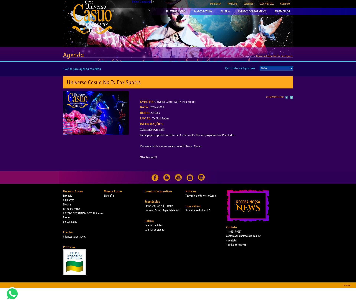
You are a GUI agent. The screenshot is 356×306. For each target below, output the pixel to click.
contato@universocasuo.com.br (243, 236)
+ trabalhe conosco (236, 245)
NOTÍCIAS (232, 3)
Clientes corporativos (74, 236)
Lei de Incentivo (71, 209)
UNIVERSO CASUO (176, 11)
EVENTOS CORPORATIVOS (252, 11)
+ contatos (231, 240)
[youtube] (178, 180)
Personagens (70, 222)
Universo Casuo (73, 191)
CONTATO (285, 3)
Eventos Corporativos (158, 191)
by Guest (347, 285)
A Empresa (68, 200)
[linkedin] (201, 180)
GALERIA (225, 11)
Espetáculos (152, 201)
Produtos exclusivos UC (197, 210)
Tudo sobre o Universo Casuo (200, 196)
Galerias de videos (154, 230)
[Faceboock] (286, 97)
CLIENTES (248, 3)
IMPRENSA (215, 3)
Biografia (109, 196)
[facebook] (155, 180)
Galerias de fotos (153, 225)
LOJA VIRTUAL (267, 3)
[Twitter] (291, 97)
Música (67, 204)
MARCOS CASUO (203, 11)
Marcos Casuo (113, 191)
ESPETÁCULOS (282, 11)
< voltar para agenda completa (82, 69)
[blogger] (166, 180)
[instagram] (190, 180)
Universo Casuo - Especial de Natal (163, 210)
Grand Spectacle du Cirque (159, 206)
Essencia (67, 196)
